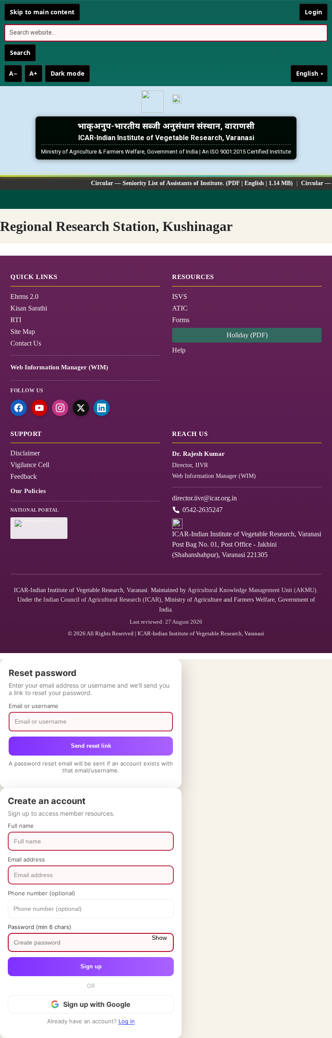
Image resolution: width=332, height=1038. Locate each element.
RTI (15, 320)
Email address (26, 859)
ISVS (179, 296)
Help (178, 350)
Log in (126, 1021)
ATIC (180, 308)
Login (313, 12)
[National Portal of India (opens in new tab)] (179, 101)
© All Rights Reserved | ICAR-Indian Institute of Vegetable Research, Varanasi (166, 633)
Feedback (23, 476)
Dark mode (67, 73)
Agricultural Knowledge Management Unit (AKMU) (252, 590)
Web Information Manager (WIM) (59, 367)
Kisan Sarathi (28, 308)
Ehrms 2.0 (24, 296)
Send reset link (91, 746)
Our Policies (28, 490)
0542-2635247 (202, 509)
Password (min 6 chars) (39, 926)
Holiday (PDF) (247, 335)
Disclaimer (25, 453)
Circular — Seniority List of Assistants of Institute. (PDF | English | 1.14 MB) (182, 183)
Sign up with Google (97, 1004)
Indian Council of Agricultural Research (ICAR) (102, 599)
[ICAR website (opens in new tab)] (152, 101)
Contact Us (25, 343)
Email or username (33, 705)
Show (159, 937)
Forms (180, 320)
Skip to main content (42, 12)
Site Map (22, 331)
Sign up (91, 966)
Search (20, 52)
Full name (21, 825)
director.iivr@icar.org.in (204, 498)
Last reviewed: (166, 621)
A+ (33, 73)
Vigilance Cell (29, 464)
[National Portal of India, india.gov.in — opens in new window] (38, 528)
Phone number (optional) (41, 893)
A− (13, 73)
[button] (166, 199)
